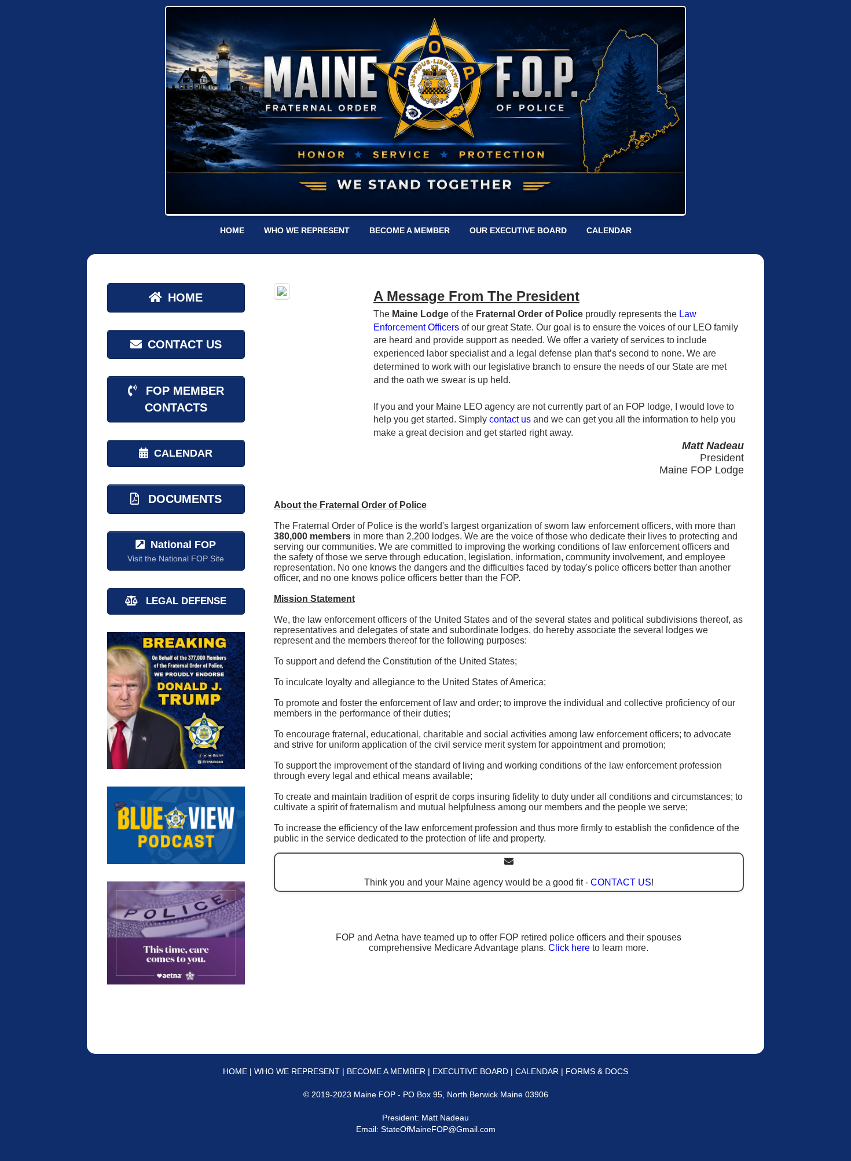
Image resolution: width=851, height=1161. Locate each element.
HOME (232, 230)
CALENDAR (609, 230)
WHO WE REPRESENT (307, 230)
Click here (569, 948)
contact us (510, 419)
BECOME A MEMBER (409, 230)
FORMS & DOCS (597, 1071)
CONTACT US (620, 882)
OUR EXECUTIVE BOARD (518, 230)
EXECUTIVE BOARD (470, 1071)
